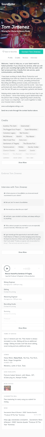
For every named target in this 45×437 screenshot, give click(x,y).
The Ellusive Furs (29, 144)
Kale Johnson (31, 154)
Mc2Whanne (7, 136)
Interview (34, 58)
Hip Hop (26, 358)
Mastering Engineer (10, 297)
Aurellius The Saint (9, 126)
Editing (6, 289)
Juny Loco (23, 140)
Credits (17, 58)
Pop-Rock (33, 358)
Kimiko (21, 147)
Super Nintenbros (31, 130)
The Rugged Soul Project (12, 130)
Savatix (32, 151)
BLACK (19, 136)
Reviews (25, 58)
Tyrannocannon (8, 147)
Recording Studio (10, 304)
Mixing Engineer (9, 282)
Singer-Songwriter (14, 360)
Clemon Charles (9, 151)
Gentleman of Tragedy (11, 144)
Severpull (22, 151)
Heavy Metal (8, 358)
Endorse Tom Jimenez (11, 173)
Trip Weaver (30, 136)
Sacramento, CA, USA (9, 35)
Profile (10, 58)
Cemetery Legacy (9, 133)
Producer (7, 319)
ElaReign (6, 158)
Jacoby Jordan (33, 147)
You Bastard (17, 154)
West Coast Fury (9, 140)
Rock (5, 360)
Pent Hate (29, 158)
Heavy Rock (18, 358)
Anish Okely (18, 158)
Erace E (6, 154)
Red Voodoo (24, 133)
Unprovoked (25, 126)
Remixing (7, 311)
